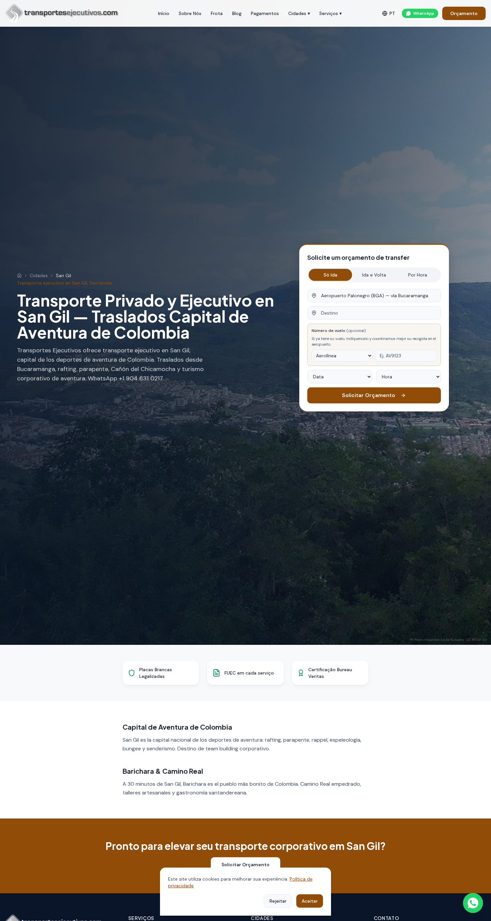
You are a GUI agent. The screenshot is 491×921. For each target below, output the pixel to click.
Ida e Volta (374, 275)
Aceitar (310, 901)
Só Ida (330, 275)
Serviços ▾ (330, 13)
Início (163, 13)
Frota (217, 13)
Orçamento (464, 13)
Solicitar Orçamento (368, 395)
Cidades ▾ (299, 13)
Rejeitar (278, 901)
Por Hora (417, 275)
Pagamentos (265, 13)
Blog (236, 13)
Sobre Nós (190, 13)
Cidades (39, 275)
